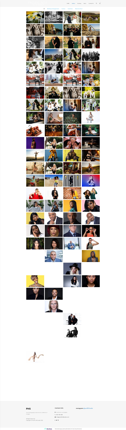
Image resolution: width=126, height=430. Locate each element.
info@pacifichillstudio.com (62, 417)
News (85, 3)
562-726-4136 (59, 414)
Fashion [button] (63, 8)
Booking (79, 3)
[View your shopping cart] (99, 3)
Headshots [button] (70, 8)
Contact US (91, 3)
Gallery (73, 3)
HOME (68, 3)
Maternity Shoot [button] (78, 8)
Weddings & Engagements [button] (53, 8)
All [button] (44, 8)
